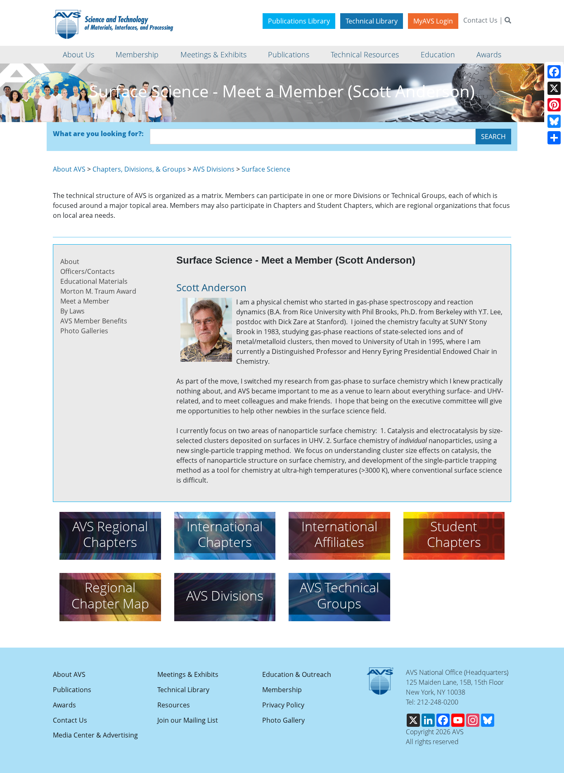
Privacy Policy (283, 704)
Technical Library (372, 21)
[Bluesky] (554, 121)
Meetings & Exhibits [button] (213, 54)
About (69, 261)
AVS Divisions (214, 169)
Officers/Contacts (87, 271)
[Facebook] (554, 72)
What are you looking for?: (98, 133)
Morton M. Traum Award (98, 291)
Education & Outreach (296, 674)
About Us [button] (78, 54)
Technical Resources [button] (365, 54)
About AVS (69, 169)
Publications (72, 689)
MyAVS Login (433, 21)
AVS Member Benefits (93, 320)
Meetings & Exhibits (187, 674)
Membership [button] (137, 54)
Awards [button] (488, 54)
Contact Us (480, 20)
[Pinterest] (554, 105)
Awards (64, 704)
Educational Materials (94, 281)
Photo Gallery (283, 720)
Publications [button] (288, 54)
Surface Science (266, 169)
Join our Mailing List (187, 720)
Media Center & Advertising (95, 735)
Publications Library (299, 21)
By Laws (72, 311)
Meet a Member (84, 301)
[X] (554, 88)
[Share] (554, 138)
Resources (173, 704)
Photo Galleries (84, 330)
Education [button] (438, 54)
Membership (282, 689)
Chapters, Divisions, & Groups (139, 169)
